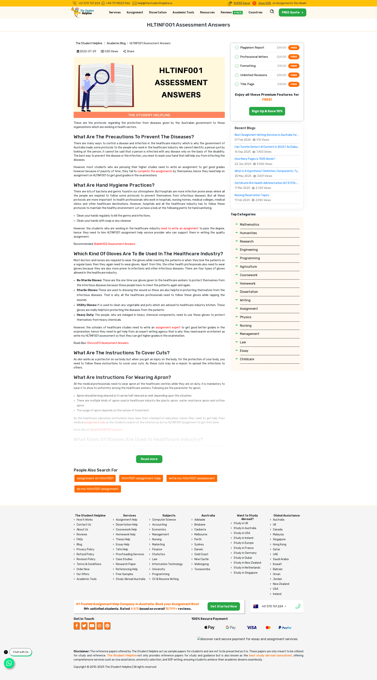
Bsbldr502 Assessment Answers (114, 244)
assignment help (94, 422)
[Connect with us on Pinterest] (107, 625)
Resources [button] (207, 12)
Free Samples (124, 574)
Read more (149, 459)
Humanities (248, 233)
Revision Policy (86, 559)
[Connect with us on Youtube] (92, 625)
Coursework (248, 275)
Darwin (198, 549)
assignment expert (168, 327)
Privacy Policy (85, 549)
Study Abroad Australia (130, 579)
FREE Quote (291, 12)
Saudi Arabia (281, 559)
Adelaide (199, 519)
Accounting (159, 524)
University (158, 569)
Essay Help (122, 544)
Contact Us (84, 524)
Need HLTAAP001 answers (106, 429)
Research (247, 241)
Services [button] (115, 12)
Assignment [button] (135, 12)
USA (275, 589)
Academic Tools (183, 12)
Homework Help (125, 534)
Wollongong (201, 564)
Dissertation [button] (158, 12)
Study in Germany (245, 553)
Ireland (277, 594)
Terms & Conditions (89, 564)
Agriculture (248, 266)
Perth (198, 539)
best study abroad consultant (270, 655)
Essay (244, 351)
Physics (245, 317)
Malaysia (278, 534)
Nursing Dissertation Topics (252, 195)
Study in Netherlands (247, 567)
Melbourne (200, 534)
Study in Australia (245, 528)
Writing (245, 300)
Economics (159, 529)
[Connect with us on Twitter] (84, 625)
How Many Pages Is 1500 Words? (255, 159)
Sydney (199, 544)
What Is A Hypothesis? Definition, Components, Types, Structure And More (281, 171)
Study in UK (241, 523)
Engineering (249, 250)
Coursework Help (126, 529)
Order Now (83, 569)
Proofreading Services (130, 554)
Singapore (279, 539)
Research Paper (126, 564)
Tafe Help (122, 549)
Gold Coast (201, 554)
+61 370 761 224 (89, 3)
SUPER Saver (242, 3)
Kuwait (277, 564)
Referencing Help (127, 569)
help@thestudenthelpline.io (154, 3)
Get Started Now (223, 606)
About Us (82, 529)
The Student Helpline (89, 43)
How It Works (85, 519)
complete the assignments (154, 171)
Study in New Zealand (247, 562)
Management (249, 334)
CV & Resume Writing (165, 579)
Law (243, 342)
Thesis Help (123, 539)
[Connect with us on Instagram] (100, 625)
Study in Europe (244, 543)
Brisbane (199, 524)
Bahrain (278, 569)
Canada (278, 529)
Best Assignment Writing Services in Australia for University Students (279, 135)
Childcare (247, 359)
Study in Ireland (243, 538)
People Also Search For (96, 470)
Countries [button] (256, 12)
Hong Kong (279, 544)
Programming (250, 258)
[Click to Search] (272, 12)
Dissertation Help (127, 524)
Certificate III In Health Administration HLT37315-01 (267, 183)
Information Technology (167, 564)
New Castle (201, 559)
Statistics (158, 554)
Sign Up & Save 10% (267, 111)
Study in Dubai (243, 558)
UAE (275, 554)
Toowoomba (202, 569)
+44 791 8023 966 (118, 3)
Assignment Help (126, 519)
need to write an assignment (180, 228)
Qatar (276, 549)
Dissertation (249, 292)
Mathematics (249, 224)
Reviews (231, 12)
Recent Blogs (245, 128)
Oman (276, 574)
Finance (157, 549)
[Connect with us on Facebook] (76, 625)
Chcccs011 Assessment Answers (108, 343)
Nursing (246, 325)
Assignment (249, 309)
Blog (79, 544)
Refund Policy (85, 554)
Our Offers (83, 574)
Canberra (200, 529)
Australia (278, 519)
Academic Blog (116, 43)
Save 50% (264, 3)
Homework (247, 283)
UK (274, 524)
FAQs (80, 539)
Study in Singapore (246, 572)
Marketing (158, 544)
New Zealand (281, 584)
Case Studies (124, 559)
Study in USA (242, 533)
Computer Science (164, 519)
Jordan (277, 579)
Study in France (244, 548)
